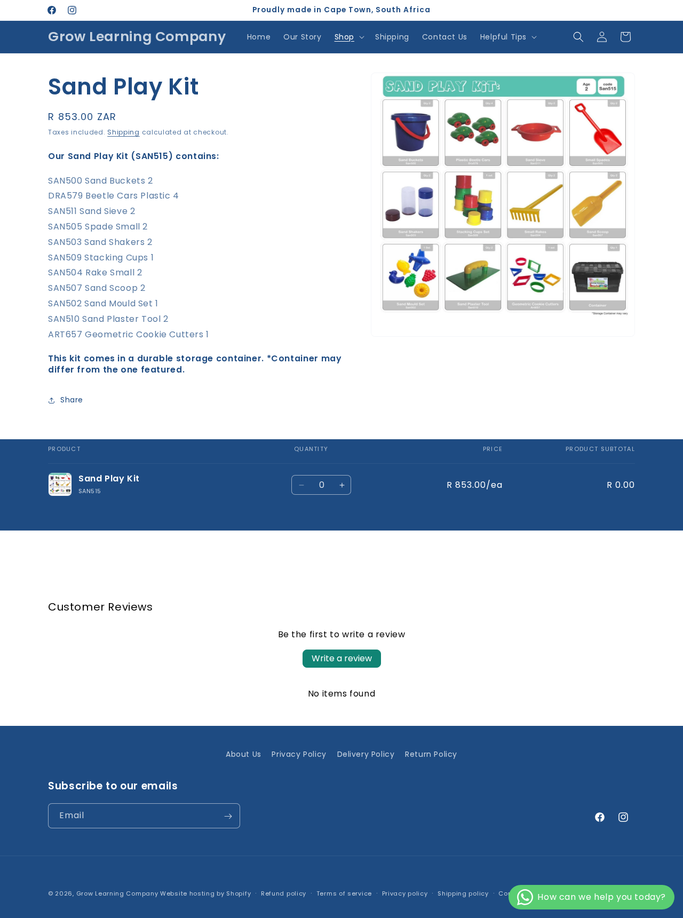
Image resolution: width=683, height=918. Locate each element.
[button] (348, 37)
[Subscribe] (228, 816)
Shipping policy (463, 893)
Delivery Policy (366, 754)
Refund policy (283, 893)
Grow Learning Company (117, 893)
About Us (243, 754)
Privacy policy (405, 893)
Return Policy (431, 754)
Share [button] (71, 399)
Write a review (342, 658)
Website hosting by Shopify (205, 893)
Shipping (123, 132)
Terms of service (344, 893)
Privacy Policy (299, 754)
